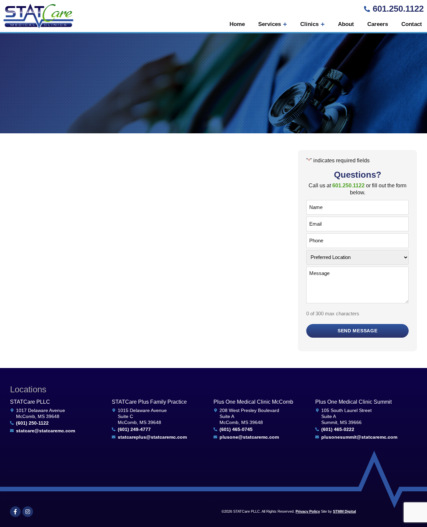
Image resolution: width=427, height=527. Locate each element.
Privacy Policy (308, 511)
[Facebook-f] (15, 511)
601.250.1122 (398, 9)
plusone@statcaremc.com (249, 437)
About (346, 24)
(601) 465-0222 (337, 429)
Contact (411, 24)
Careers (377, 24)
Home (237, 24)
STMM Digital (344, 511)
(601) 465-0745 (236, 429)
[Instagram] (27, 511)
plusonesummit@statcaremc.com (359, 437)
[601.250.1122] (367, 9)
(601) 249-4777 (134, 429)
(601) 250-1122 (32, 423)
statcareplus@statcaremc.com (152, 437)
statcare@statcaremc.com (45, 430)
